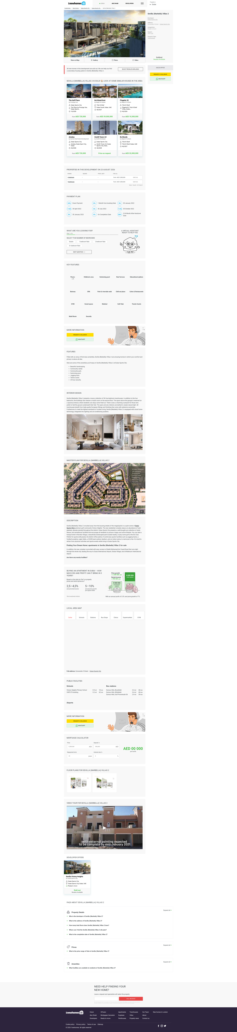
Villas (131, 1015)
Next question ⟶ (79, 252)
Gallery (95, 60)
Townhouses (151, 38)
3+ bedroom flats (74, 246)
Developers (130, 3)
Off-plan (103, 1012)
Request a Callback (80, 335)
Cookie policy (70, 1024)
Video (136, 60)
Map (75, 60)
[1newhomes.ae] (74, 1015)
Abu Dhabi (115, 3)
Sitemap (100, 1024)
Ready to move (105, 1018)
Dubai (103, 3)
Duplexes (121, 1015)
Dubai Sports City (153, 19)
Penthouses (122, 1018)
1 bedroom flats (84, 242)
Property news (134, 1018)
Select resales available (130, 69)
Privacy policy (80, 1024)
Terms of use (91, 1024)
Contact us (145, 1018)
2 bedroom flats (100, 242)
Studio (71, 242)
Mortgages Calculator (108, 1015)
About (144, 1015)
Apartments (122, 1012)
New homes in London (160, 1012)
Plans (116, 60)
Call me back (130, 998)
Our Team (145, 1012)
